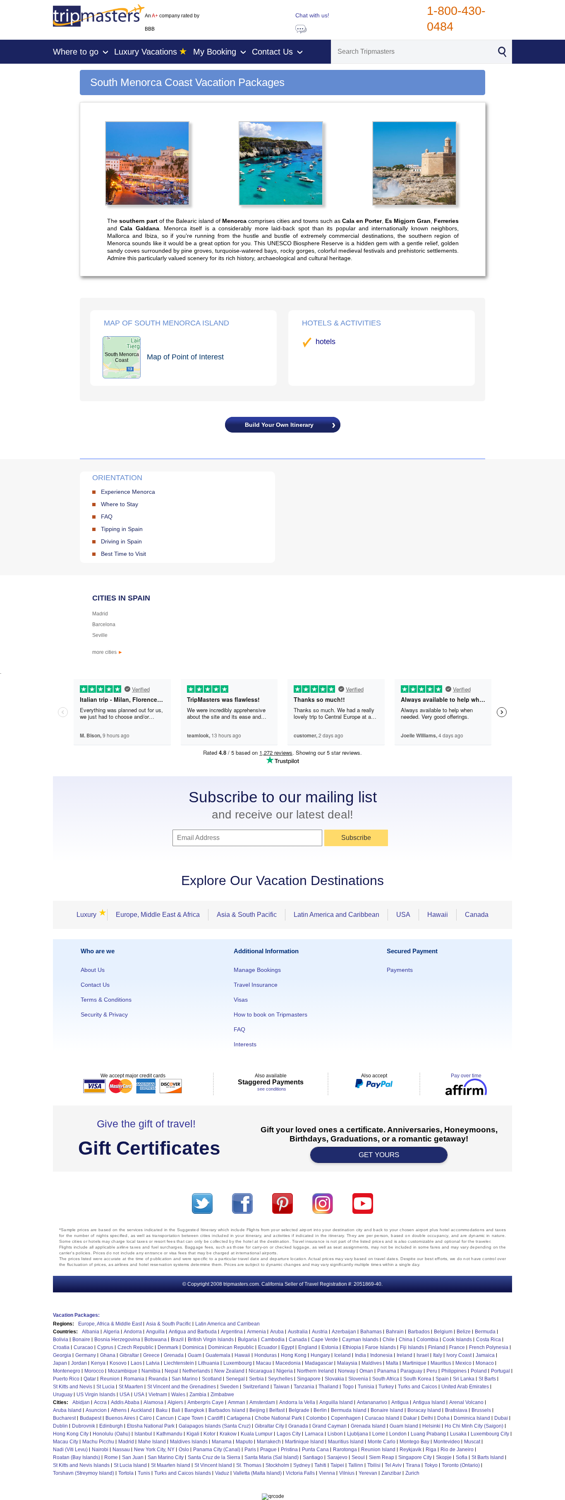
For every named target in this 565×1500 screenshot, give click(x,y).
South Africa (385, 1379)
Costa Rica (488, 1339)
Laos (136, 1363)
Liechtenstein (179, 1363)
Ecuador (267, 1347)
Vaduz (222, 1473)
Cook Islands (457, 1339)
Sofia (461, 1457)
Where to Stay (119, 504)
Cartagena (239, 1418)
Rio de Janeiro (457, 1449)
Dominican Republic (231, 1347)
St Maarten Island (170, 1465)
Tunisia (366, 1387)
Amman (236, 1402)
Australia (298, 1332)
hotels (325, 341)
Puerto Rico (66, 1379)
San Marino (185, 1379)
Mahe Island (152, 1442)
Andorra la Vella (297, 1402)
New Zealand (229, 1371)
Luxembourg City (490, 1434)
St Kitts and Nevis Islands (81, 1465)
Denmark (168, 1347)
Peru (431, 1371)
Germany (85, 1355)
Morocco (94, 1371)
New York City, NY (154, 1449)
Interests (245, 1044)
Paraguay (411, 1371)
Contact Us (95, 984)
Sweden (229, 1387)
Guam (194, 1355)
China (405, 1339)
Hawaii (437, 914)
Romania (134, 1379)
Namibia (150, 1371)
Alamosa (153, 1402)
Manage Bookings (257, 970)
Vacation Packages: (76, 1315)
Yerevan (368, 1473)
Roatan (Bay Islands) (76, 1457)
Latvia (153, 1363)
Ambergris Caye (205, 1402)
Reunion (110, 1379)
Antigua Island (429, 1402)
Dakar (410, 1418)
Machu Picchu (98, 1442)
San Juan (133, 1457)
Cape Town (190, 1418)
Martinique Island (304, 1442)
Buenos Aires (120, 1418)
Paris (250, 1449)
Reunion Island (378, 1449)
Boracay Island (424, 1410)
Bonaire (81, 1339)
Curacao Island (382, 1418)
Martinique (414, 1363)
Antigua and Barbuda (193, 1332)
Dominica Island (472, 1418)
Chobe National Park (278, 1418)
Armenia (256, 1332)
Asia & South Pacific (247, 914)
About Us (93, 970)
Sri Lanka (463, 1379)
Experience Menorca (128, 491)
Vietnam (157, 1394)
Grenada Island (368, 1426)
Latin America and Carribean (227, 1324)
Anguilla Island (336, 1402)
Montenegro (66, 1371)
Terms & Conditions (106, 999)
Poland (479, 1371)
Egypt (287, 1347)
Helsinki (431, 1426)
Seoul (358, 1457)
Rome (111, 1457)
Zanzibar (391, 1473)
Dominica (193, 1347)
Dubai (501, 1418)
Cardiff (215, 1418)
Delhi (427, 1418)
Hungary (320, 1355)
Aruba (277, 1332)
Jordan (79, 1363)
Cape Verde (324, 1339)
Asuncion (96, 1410)
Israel (423, 1355)
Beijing (257, 1410)
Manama (222, 1442)
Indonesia (381, 1355)
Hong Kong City (71, 1434)
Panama (386, 1371)
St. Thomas (248, 1465)
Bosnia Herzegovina (117, 1339)
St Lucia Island (130, 1465)
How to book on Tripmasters (270, 1014)
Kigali (193, 1434)
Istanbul (143, 1434)
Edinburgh (111, 1426)
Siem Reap (381, 1457)
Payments (400, 970)
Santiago (313, 1457)
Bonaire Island (387, 1410)
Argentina (232, 1332)
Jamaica (485, 1355)
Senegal (235, 1379)
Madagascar (319, 1363)
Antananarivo (372, 1402)
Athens (119, 1410)
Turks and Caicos (417, 1387)
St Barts (487, 1379)
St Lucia (105, 1387)
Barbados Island (226, 1410)
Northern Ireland (315, 1371)
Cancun (165, 1418)
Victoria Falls (300, 1473)
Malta (392, 1363)
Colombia (427, 1339)
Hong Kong (293, 1355)
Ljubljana (357, 1434)
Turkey (386, 1387)
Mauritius (441, 1363)
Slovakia (334, 1379)
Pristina (289, 1449)
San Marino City (166, 1457)
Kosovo (118, 1363)
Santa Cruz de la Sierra (214, 1457)
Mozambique (122, 1371)
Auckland (141, 1410)
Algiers (175, 1402)
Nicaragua (260, 1371)
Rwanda (158, 1379)
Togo (348, 1387)
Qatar (90, 1379)
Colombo (316, 1418)
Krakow (228, 1434)
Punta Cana (315, 1449)
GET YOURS (379, 1155)
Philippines (454, 1371)
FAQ (107, 516)
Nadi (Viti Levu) (70, 1449)
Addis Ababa (125, 1402)
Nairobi (100, 1449)
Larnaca (314, 1434)
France (457, 1347)
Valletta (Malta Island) (257, 1473)
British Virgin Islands (211, 1339)
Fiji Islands (412, 1347)
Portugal (500, 1371)
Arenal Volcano (466, 1402)
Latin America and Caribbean (336, 914)
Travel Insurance (256, 984)
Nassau (121, 1449)
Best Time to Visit (123, 553)
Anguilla (155, 1332)
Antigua (400, 1402)
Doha (443, 1418)
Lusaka (458, 1434)
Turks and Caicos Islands (182, 1473)
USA (403, 914)
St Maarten (131, 1387)
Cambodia (273, 1339)
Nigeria (284, 1371)
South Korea (417, 1379)
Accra (100, 1402)
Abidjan (81, 1402)
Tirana (413, 1465)
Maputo (244, 1442)
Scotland (212, 1379)
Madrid (100, 614)
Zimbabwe (222, 1394)
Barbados (419, 1332)
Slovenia (358, 1379)
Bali (176, 1410)
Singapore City (415, 1457)
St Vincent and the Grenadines (181, 1387)
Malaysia (347, 1363)
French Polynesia (488, 1347)
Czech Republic (135, 1347)
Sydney (301, 1465)
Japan (60, 1363)
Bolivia (60, 1339)
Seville (100, 635)
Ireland (404, 1355)
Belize (464, 1332)
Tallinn (355, 1465)
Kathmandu (169, 1434)
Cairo (145, 1418)
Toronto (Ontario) (461, 1465)
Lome (378, 1434)
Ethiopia (351, 1347)
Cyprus (105, 1347)
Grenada (174, 1355)
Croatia (61, 1347)
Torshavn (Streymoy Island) (83, 1473)
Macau (263, 1363)
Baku (162, 1410)
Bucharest (64, 1418)
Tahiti (320, 1465)
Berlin (320, 1410)
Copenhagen (346, 1418)
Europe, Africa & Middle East (110, 1324)
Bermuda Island (348, 1410)
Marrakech (269, 1442)
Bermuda (485, 1332)
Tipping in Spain (122, 529)
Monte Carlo (381, 1442)
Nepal (171, 1371)
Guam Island (404, 1426)
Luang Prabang (428, 1434)
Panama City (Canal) (216, 1449)
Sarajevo (337, 1457)
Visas (241, 999)
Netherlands (196, 1371)
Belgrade (299, 1410)
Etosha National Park (151, 1426)
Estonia (329, 1347)
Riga (431, 1449)
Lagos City (289, 1434)
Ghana (107, 1355)
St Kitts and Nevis (72, 1387)
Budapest (90, 1418)
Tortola (126, 1473)
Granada (298, 1426)
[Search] (502, 51)
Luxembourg (237, 1363)
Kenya (98, 1363)
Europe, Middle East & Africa (158, 914)
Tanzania (304, 1387)
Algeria (111, 1332)
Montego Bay (414, 1442)
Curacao (83, 1347)
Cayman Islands (360, 1339)
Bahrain (395, 1332)
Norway (346, 1371)
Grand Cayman (329, 1426)
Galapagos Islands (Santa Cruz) (215, 1426)
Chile (389, 1339)
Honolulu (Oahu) (111, 1434)
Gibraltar (129, 1355)
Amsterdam (262, 1402)
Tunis (144, 1473)
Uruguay (62, 1394)
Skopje (444, 1457)
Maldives (372, 1363)
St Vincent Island (213, 1465)
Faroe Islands (380, 1347)
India (360, 1355)
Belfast (277, 1410)
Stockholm (277, 1465)
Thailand (328, 1387)
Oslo (184, 1449)
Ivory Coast (459, 1355)
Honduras (265, 1355)
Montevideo (446, 1442)
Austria (320, 1332)
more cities (107, 652)
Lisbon (335, 1434)
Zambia (197, 1394)
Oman (366, 1371)
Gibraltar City (269, 1426)
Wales (178, 1394)
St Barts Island (488, 1457)
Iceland (342, 1355)
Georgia (62, 1355)
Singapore (309, 1379)
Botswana (155, 1339)
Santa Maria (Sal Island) (271, 1457)
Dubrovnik (83, 1426)
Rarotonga (345, 1449)
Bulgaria (247, 1339)
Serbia (256, 1379)
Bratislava (456, 1410)
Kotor (209, 1434)
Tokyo (431, 1465)
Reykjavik (410, 1449)
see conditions (271, 1088)
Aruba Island (67, 1410)
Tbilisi (374, 1465)
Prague (268, 1449)
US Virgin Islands (96, 1394)
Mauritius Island (346, 1442)
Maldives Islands (189, 1442)
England (307, 1347)
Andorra (133, 1332)
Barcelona (103, 624)
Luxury (89, 914)
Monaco (485, 1363)
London (398, 1434)
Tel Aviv (393, 1465)
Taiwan (281, 1387)
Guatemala (218, 1355)
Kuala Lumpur (257, 1434)
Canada (476, 914)
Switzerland (256, 1387)
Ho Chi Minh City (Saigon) (474, 1426)
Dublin (60, 1426)
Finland (436, 1347)
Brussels (481, 1410)
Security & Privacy (104, 1014)
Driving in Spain (121, 541)
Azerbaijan (344, 1332)
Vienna (327, 1473)
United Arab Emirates (465, 1387)
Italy (437, 1355)
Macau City (65, 1442)
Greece (151, 1355)
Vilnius (346, 1473)
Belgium (443, 1332)
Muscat (472, 1442)
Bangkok (194, 1410)
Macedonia (288, 1363)
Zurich (412, 1473)
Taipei (337, 1465)
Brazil (177, 1339)
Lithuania (208, 1363)
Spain (442, 1379)
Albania (90, 1332)
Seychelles (280, 1379)
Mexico (463, 1363)
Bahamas (371, 1332)
